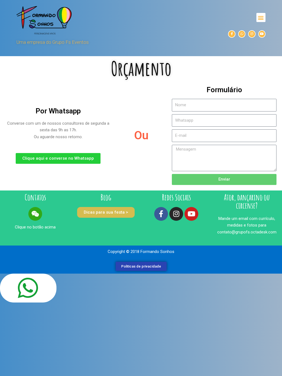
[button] (260, 17)
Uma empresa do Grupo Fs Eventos (53, 42)
